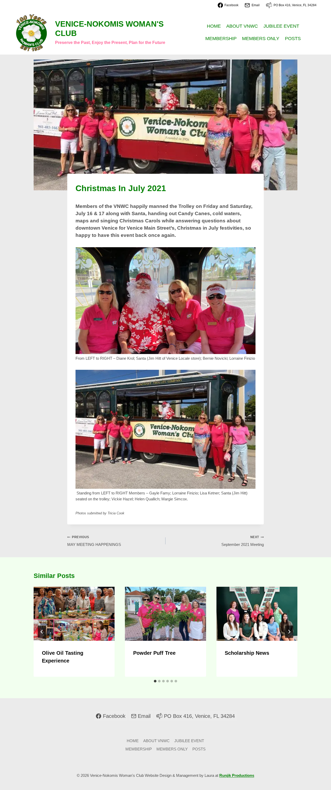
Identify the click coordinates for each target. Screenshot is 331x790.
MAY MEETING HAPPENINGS (94, 541)
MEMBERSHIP (221, 38)
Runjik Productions (236, 775)
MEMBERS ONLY (260, 38)
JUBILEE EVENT (281, 26)
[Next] (289, 632)
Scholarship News (247, 653)
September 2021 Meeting (242, 541)
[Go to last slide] (42, 632)
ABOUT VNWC (242, 26)
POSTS (293, 38)
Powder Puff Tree (154, 653)
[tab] (155, 681)
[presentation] (74, 614)
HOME (214, 26)
